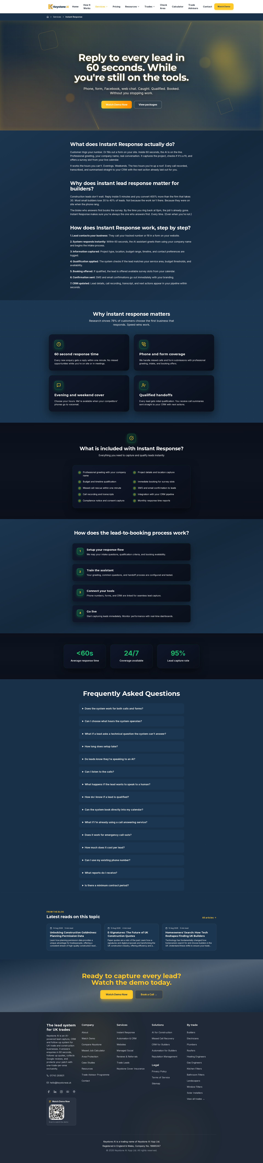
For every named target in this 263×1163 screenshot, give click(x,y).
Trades (148, 6)
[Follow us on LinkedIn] (55, 1091)
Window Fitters (194, 1086)
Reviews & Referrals (127, 1056)
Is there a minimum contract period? (107, 885)
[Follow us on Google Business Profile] (74, 1091)
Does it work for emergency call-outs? (108, 834)
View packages (148, 104)
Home (75, 6)
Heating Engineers (196, 1056)
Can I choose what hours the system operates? (113, 721)
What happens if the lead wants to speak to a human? (117, 784)
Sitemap (156, 1083)
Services (100, 6)
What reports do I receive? (101, 872)
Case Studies (88, 1062)
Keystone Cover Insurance (131, 1068)
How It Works (86, 7)
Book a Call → (149, 994)
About (85, 1032)
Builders (191, 1032)
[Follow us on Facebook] (49, 1091)
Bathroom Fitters (195, 1074)
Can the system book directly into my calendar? (114, 809)
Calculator (177, 6)
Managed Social (125, 1050)
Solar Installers (195, 1092)
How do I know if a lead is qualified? (107, 797)
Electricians (193, 1038)
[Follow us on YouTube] (68, 1091)
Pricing (116, 6)
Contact (207, 6)
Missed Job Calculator (93, 1050)
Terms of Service (161, 1077)
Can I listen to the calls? (99, 771)
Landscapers (193, 1080)
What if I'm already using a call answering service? (116, 822)
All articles (208, 917)
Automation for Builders (164, 1050)
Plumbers (192, 1044)
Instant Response (126, 1032)
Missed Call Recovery (163, 1038)
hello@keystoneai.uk (60, 1082)
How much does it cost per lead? (105, 847)
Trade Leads (123, 1062)
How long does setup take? (101, 746)
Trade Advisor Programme (95, 1074)
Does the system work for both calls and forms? (114, 708)
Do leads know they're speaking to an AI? (110, 759)
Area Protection (90, 1056)
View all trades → (196, 1098)
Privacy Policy (159, 1071)
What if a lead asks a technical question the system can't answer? (125, 733)
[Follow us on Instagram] (61, 1091)
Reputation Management (164, 1056)
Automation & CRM (127, 1038)
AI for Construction (162, 1032)
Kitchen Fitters (194, 1068)
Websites (121, 1044)
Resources (131, 6)
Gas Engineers (194, 1062)
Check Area (163, 7)
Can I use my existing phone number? (107, 860)
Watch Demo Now (116, 104)
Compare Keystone (92, 1044)
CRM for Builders (161, 1044)
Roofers (191, 1050)
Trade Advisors (193, 7)
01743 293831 (57, 1075)
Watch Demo (224, 6)
